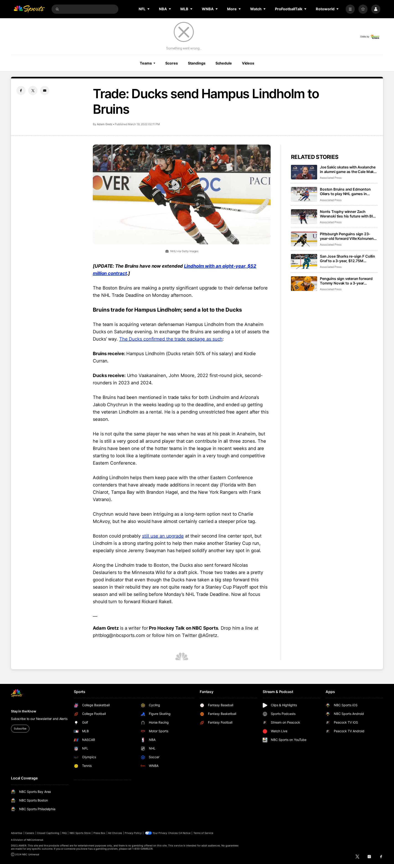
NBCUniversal (35, 839)
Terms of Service (203, 833)
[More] (350, 9)
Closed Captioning (48, 833)
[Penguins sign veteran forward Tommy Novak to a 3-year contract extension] (304, 283)
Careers (29, 833)
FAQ (64, 833)
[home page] (29, 9)
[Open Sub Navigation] (148, 9)
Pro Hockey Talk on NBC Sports (183, 628)
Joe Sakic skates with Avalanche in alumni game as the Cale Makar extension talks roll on (348, 169)
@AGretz (207, 635)
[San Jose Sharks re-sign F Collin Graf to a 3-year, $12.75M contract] (304, 261)
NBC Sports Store (80, 833)
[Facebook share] (21, 90)
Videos (248, 63)
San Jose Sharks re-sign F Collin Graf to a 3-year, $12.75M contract (347, 258)
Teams (146, 63)
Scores (171, 63)
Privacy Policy (133, 833)
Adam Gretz (104, 124)
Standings (196, 63)
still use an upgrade (163, 536)
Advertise (16, 833)
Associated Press (331, 177)
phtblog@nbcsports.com (119, 635)
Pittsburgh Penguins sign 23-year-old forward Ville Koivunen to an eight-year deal (347, 236)
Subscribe (20, 728)
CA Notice (185, 833)
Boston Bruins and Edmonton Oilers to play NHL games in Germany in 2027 (345, 191)
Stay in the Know (23, 711)
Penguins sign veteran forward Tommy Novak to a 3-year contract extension (346, 280)
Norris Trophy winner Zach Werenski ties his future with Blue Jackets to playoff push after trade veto (348, 213)
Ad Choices (115, 833)
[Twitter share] (32, 90)
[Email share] (44, 90)
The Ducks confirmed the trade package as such (171, 339)
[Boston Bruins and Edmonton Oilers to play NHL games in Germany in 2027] (304, 194)
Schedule (223, 63)
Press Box (99, 833)
